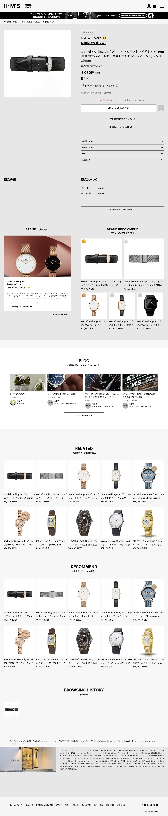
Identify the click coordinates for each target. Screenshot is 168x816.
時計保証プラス (86, 805)
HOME (12, 741)
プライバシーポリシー (63, 805)
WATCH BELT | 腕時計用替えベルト (71, 741)
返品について (29, 805)
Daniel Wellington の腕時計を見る (19, 306)
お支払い (86, 159)
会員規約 (76, 805)
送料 (84, 153)
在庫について (87, 141)
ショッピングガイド (16, 805)
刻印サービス (98, 805)
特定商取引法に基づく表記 (44, 805)
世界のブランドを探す (60, 314)
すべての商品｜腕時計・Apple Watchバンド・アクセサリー (37, 741)
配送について (87, 147)
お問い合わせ (121, 805)
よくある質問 (110, 805)
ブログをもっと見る (84, 415)
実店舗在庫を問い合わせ (124, 119)
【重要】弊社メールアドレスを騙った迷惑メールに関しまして (30, 22)
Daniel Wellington (93, 42)
